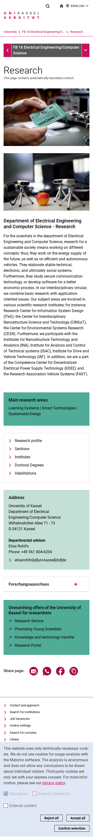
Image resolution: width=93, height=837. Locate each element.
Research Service (29, 621)
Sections (22, 449)
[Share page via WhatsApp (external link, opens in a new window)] (47, 674)
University (10, 32)
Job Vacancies (20, 719)
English (80, 6)
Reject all (51, 818)
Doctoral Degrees (29, 465)
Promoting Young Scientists (38, 629)
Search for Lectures (23, 732)
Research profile (28, 440)
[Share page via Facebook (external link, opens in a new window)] (60, 674)
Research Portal (28, 645)
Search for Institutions (25, 712)
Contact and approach (24, 705)
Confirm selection (71, 828)
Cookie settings (20, 725)
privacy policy (53, 783)
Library (14, 739)
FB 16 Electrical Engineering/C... (43, 32)
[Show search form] (47, 6)
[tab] (46, 584)
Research (76, 32)
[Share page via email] (33, 674)
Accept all (77, 818)
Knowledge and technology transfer (44, 637)
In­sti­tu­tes (22, 457)
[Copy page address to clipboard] (73, 674)
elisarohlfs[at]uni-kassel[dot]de (40, 560)
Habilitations (25, 473)
